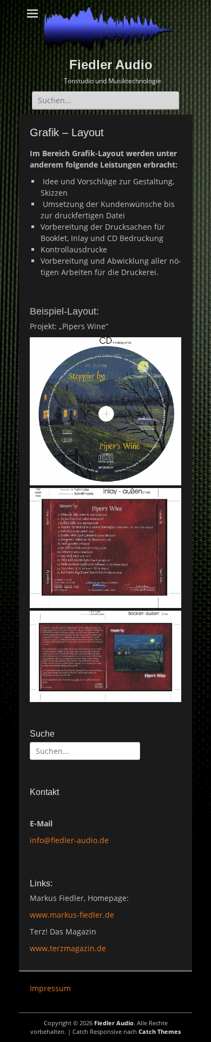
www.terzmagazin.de (68, 948)
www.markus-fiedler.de (72, 915)
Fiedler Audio (111, 64)
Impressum (50, 988)
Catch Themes (160, 1031)
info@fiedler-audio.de (69, 840)
